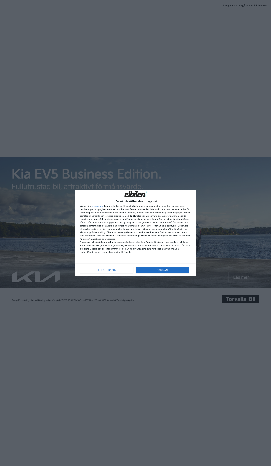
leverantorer (98, 206)
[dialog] (135, 233)
